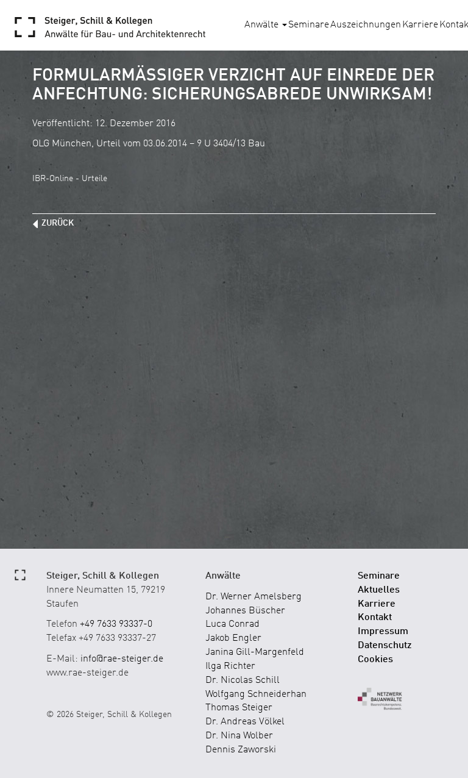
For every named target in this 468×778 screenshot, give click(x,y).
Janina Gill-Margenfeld (254, 652)
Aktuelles (379, 590)
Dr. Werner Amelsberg (253, 597)
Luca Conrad (232, 624)
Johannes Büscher (245, 611)
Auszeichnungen (365, 25)
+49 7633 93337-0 (116, 624)
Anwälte (262, 25)
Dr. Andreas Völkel (245, 722)
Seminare (308, 25)
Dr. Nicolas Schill (242, 680)
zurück (57, 223)
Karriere (420, 25)
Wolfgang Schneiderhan (256, 694)
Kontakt (375, 618)
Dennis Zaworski (240, 750)
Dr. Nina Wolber (239, 736)
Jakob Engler (233, 638)
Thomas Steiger (238, 708)
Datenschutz (385, 646)
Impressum (383, 632)
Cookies (375, 660)
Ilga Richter (230, 666)
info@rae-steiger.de (121, 659)
